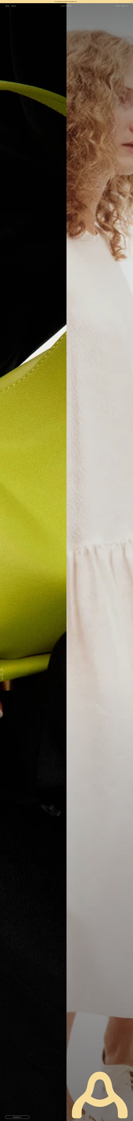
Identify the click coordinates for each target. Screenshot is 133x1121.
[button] (126, 6)
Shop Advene (17, 1117)
